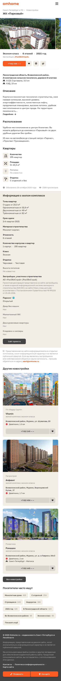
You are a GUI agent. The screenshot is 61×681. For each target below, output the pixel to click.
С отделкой (39, 595)
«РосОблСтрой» (21, 57)
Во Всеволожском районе (18, 616)
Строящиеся (13, 602)
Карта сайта (8, 667)
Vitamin (9, 413)
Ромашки (10, 548)
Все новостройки (14, 579)
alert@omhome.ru (31, 361)
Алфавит (10, 480)
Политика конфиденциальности (29, 664)
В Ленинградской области (37, 609)
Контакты (7, 664)
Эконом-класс (45, 616)
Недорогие (33, 602)
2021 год (11, 609)
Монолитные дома (15, 595)
